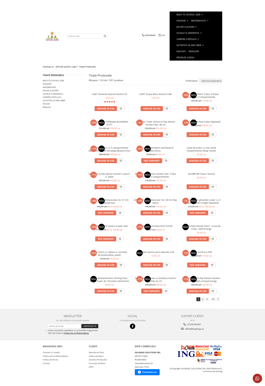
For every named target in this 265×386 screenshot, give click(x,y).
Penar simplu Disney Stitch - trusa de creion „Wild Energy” (201, 227)
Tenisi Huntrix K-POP (201, 252)
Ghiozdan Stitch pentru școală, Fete (109, 226)
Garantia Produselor (98, 359)
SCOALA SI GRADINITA (53, 93)
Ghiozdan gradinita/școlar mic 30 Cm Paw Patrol (155, 201)
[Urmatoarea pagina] (218, 299)
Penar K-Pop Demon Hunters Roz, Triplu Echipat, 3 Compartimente (155, 175)
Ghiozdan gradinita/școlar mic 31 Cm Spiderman (109, 201)
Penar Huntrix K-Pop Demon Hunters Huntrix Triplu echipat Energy (201, 279)
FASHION (47, 84)
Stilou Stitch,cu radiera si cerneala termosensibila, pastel (109, 253)
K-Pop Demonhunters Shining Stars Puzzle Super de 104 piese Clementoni (109, 279)
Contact (46, 363)
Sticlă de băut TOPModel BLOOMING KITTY (109, 123)
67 (213, 299)
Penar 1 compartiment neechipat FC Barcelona (155, 149)
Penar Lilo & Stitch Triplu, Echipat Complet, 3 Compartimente (201, 95)
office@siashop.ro (194, 328)
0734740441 (194, 324)
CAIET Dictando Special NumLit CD (109, 94)
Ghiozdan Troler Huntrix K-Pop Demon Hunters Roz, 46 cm (155, 123)
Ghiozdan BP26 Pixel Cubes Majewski (201, 121)
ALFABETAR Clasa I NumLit (201, 173)
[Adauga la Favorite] (120, 108)
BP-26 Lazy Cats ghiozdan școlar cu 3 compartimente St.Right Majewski (201, 201)
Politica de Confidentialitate (76, 333)
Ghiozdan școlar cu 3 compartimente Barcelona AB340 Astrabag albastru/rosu (109, 149)
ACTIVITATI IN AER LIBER (54, 100)
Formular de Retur (97, 363)
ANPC (91, 366)
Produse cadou (185, 57)
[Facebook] (132, 326)
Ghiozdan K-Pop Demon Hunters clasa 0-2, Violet (109, 175)
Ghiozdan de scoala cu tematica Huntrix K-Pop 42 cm (155, 279)
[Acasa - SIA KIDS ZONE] (52, 36)
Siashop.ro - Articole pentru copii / (61, 66)
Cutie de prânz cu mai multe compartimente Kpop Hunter (201, 149)
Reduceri (47, 107)
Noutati (46, 103)
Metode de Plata (96, 352)
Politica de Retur (96, 356)
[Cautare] (105, 36)
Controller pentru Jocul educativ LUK (155, 252)
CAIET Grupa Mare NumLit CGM (155, 94)
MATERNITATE (49, 87)
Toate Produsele (87, 66)
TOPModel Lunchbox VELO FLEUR (155, 226)
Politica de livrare (50, 359)
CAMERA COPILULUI (52, 97)
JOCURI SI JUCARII (51, 90)
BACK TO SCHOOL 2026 (53, 80)
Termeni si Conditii (51, 352)
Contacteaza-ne (149, 372)
